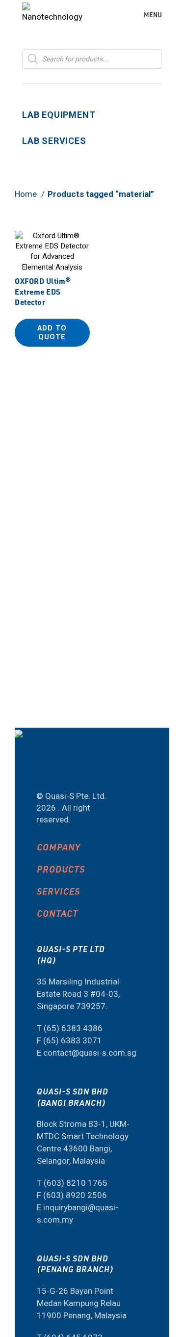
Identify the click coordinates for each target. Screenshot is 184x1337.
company (58, 846)
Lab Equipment (58, 114)
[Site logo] (52, 14)
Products (61, 868)
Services (58, 891)
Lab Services (54, 141)
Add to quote (52, 332)
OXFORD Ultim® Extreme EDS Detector (43, 291)
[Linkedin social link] (75, 770)
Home (27, 194)
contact (57, 913)
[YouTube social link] (49, 770)
